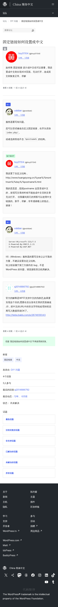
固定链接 (8, 359)
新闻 (5, 496)
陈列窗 (33, 491)
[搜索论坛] (32, 30)
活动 (32, 521)
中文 (18, 359)
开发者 (6, 526)
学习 (5, 516)
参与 (32, 516)
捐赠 (34, 526)
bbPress (8, 550)
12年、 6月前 (19, 291)
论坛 (5, 13)
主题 (32, 496)
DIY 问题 (14, 21)
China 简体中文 (17, 568)
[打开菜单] (53, 4)
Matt (7, 545)
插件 (32, 501)
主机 (5, 501)
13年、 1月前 (23, 58)
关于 (5, 491)
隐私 (5, 506)
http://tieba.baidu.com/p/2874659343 (26, 315)
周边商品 (36, 531)
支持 (5, 521)
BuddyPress (10, 555)
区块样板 (34, 506)
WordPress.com (12, 540)
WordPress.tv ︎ (11, 531)
